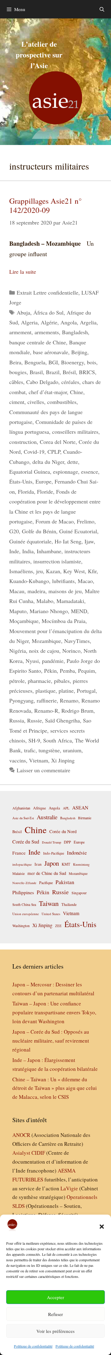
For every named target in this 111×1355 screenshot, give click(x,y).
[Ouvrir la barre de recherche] (102, 9)
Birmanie (84, 817)
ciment (16, 401)
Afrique (39, 808)
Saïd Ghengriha (62, 720)
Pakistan (65, 882)
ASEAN (80, 807)
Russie (34, 720)
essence (89, 471)
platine (66, 690)
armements (47, 332)
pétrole (17, 680)
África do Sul (48, 312)
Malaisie (18, 873)
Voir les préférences (55, 1331)
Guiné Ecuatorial (78, 531)
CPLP (53, 451)
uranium (72, 750)
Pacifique (46, 882)
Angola (68, 322)
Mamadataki (70, 601)
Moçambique (24, 621)
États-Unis (20, 481)
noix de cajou (44, 650)
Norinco (71, 650)
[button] (102, 1227)
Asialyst (21, 1152)
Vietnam (38, 760)
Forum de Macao (54, 521)
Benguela (34, 362)
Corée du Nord (62, 831)
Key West (74, 571)
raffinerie (47, 700)
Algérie (49, 322)
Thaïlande (69, 904)
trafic (29, 750)
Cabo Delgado (42, 382)
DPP (67, 842)
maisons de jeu (65, 591)
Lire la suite (22, 271)
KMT (66, 864)
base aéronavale (50, 352)
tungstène (49, 750)
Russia (16, 720)
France (19, 853)
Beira (15, 362)
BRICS (87, 372)
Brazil (53, 372)
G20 (14, 531)
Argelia (88, 322)
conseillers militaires (75, 431)
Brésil (69, 372)
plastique (45, 690)
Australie (47, 817)
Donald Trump (51, 842)
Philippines (23, 892)
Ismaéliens (21, 571)
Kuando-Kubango (29, 581)
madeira (36, 591)
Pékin (50, 670)
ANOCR (21, 1134)
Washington (21, 925)
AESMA (67, 1170)
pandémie (53, 660)
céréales (70, 382)
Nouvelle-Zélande (24, 883)
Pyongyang (21, 700)
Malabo (44, 601)
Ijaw (89, 541)
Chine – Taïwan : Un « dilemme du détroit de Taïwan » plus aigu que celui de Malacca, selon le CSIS (54, 1088)
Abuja (23, 312)
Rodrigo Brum (77, 710)
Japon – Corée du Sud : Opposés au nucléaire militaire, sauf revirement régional (50, 1040)
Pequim (86, 670)
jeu (39, 571)
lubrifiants (63, 581)
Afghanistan (21, 807)
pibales (62, 680)
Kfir (92, 571)
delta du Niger (48, 461)
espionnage (65, 471)
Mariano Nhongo (49, 611)
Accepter (55, 1297)
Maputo (18, 611)
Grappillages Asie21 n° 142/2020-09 (45, 205)
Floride (45, 491)
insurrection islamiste (57, 561)
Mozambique (46, 640)
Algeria (29, 322)
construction (23, 441)
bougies (18, 372)
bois (91, 362)
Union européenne (25, 913)
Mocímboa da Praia (63, 621)
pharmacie (39, 680)
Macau (16, 591)
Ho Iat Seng (68, 541)
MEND (79, 611)
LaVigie (69, 1188)
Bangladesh (75, 332)
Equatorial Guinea (29, 471)
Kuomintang (81, 864)
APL (66, 808)
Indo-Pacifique (53, 853)
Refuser (55, 1314)
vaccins (17, 760)
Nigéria (17, 650)
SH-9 (34, 740)
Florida (26, 491)
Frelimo (85, 521)
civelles (35, 401)
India (28, 551)
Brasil (36, 372)
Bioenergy (72, 362)
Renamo (69, 700)
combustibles (61, 401)
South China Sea (24, 904)
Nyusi (32, 660)
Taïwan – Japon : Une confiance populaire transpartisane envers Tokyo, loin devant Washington (54, 1012)
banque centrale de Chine (37, 342)
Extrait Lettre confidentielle (47, 292)
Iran (38, 864)
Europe (43, 481)
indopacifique (22, 864)
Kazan (53, 571)
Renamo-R (46, 710)
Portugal (86, 690)
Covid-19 (34, 451)
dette (72, 461)
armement (20, 332)
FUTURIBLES (27, 1179)
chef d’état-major (48, 392)
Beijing (79, 352)
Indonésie (77, 852)
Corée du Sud (25, 841)
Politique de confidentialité (33, 1346)
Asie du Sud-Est (23, 818)
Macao (85, 581)
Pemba (67, 670)
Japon (51, 863)
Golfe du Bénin (39, 531)
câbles (16, 382)
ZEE (58, 926)
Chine (76, 392)
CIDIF (38, 1152)
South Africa (57, 740)
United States (51, 913)
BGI (53, 362)
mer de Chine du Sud (46, 873)
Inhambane (49, 551)
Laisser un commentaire (43, 770)
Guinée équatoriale (30, 541)
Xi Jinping (63, 760)
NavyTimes (77, 640)
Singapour (79, 892)
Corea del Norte (58, 441)
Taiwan (49, 903)
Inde (14, 551)
